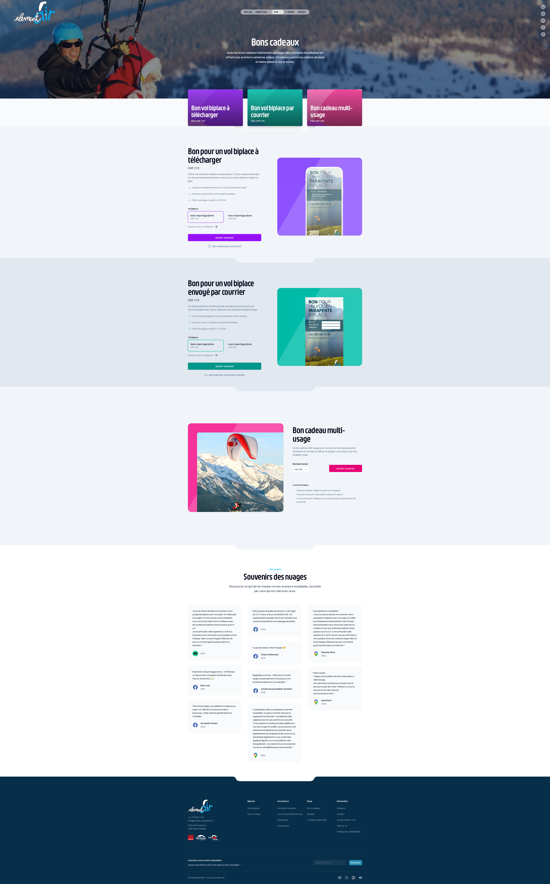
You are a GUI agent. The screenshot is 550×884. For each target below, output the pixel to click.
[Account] (543, 27)
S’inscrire (355, 862)
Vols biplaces (253, 808)
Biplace (248, 12)
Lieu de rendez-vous (346, 820)
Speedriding (282, 820)
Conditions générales (317, 820)
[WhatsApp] (543, 13)
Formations (261, 12)
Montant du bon (300, 464)
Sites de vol (342, 826)
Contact (302, 12)
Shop (276, 12)
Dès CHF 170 (198, 120)
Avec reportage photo (240, 215)
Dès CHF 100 (317, 120)
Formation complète (286, 808)
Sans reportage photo (202, 215)
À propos (289, 12)
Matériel (310, 814)
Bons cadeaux (254, 814)
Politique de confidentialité (349, 831)
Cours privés (283, 826)
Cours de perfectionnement (289, 814)
